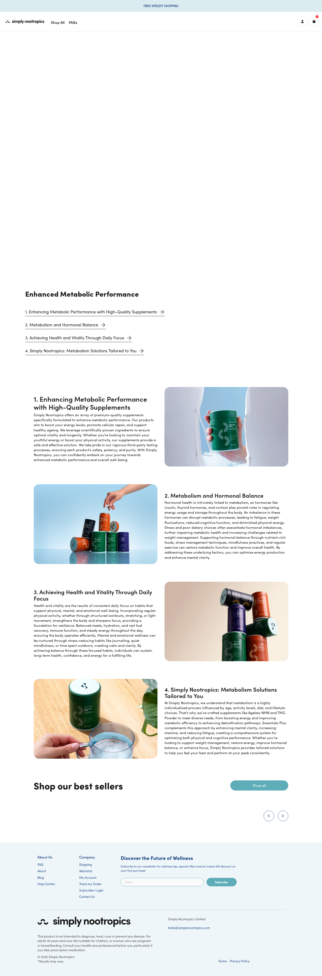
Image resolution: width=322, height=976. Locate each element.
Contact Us (87, 896)
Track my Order (90, 884)
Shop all (259, 785)
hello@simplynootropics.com (189, 928)
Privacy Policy (240, 961)
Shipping (85, 864)
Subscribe (221, 882)
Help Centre (46, 884)
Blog (40, 877)
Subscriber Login (91, 890)
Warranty (85, 871)
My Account (87, 877)
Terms (222, 961)
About (41, 871)
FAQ (40, 864)
